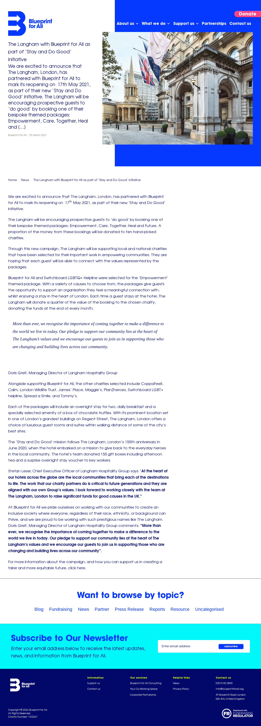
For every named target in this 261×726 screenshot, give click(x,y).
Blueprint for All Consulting (145, 683)
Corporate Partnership (143, 694)
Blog (38, 609)
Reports (157, 609)
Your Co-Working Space (143, 688)
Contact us (93, 688)
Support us (93, 683)
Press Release (129, 609)
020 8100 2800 (224, 683)
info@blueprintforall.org (230, 688)
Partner (102, 609)
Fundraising (60, 609)
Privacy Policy (181, 688)
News (83, 609)
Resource (179, 609)
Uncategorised (209, 609)
